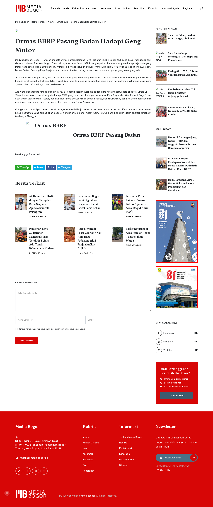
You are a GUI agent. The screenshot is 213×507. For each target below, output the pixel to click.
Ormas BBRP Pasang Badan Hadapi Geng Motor (78, 45)
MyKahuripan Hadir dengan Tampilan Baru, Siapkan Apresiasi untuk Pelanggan (41, 204)
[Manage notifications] (6, 493)
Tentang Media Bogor (130, 437)
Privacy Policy (126, 459)
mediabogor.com (24, 60)
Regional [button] (187, 8)
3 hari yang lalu (134, 245)
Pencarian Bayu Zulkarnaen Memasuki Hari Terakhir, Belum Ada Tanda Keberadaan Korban (41, 238)
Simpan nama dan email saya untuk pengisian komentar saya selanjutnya (52, 329)
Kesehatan (106, 8)
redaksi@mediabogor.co (34, 457)
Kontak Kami (125, 448)
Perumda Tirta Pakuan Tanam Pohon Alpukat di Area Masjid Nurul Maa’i (137, 204)
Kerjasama (124, 454)
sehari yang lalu (37, 216)
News (95, 8)
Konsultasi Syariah (171, 8)
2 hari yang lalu (134, 216)
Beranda (55, 8)
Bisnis (117, 8)
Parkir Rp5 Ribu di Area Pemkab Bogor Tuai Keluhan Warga (138, 234)
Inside (66, 8)
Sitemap (123, 465)
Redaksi (123, 442)
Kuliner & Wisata (80, 8)
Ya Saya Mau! (176, 395)
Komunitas (153, 8)
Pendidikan (139, 8)
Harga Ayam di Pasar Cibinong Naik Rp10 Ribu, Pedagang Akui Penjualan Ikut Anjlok (89, 238)
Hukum (127, 8)
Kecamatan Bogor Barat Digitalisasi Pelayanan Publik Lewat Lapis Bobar (88, 202)
